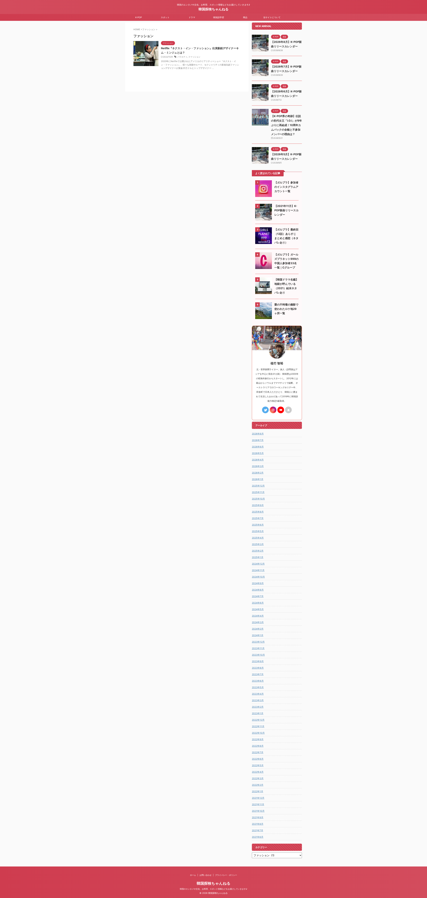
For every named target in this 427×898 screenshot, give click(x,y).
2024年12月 (258, 563)
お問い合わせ (205, 875)
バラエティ (182, 57)
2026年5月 (258, 453)
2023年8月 (258, 667)
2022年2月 (257, 784)
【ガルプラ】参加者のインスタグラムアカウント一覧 (286, 187)
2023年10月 (258, 654)
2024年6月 (258, 602)
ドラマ (192, 17)
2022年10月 (258, 732)
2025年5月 (258, 531)
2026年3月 (258, 466)
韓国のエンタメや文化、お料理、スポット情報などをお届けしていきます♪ (213, 889)
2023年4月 (258, 693)
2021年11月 (258, 804)
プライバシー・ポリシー (226, 875)
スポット (165, 17)
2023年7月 (258, 674)
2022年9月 (258, 739)
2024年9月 (258, 583)
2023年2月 (258, 706)
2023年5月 (258, 687)
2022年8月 (258, 745)
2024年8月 (258, 589)
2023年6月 (258, 680)
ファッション (194, 57)
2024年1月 (257, 635)
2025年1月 (257, 557)
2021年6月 (257, 836)
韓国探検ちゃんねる (213, 9)
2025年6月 (258, 524)
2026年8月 (258, 433)
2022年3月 (258, 778)
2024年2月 (258, 628)
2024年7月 (258, 596)
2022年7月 (257, 752)
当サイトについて (272, 17)
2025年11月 (258, 492)
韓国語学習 (218, 17)
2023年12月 (258, 641)
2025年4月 (258, 537)
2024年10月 (258, 576)
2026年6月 (258, 446)
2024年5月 (258, 609)
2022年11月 (258, 726)
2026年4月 (258, 459)
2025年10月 (258, 498)
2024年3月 (258, 622)
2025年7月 (258, 518)
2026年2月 (258, 472)
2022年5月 (258, 765)
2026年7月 (258, 440)
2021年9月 (257, 817)
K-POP (138, 17)
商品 (245, 17)
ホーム (193, 875)
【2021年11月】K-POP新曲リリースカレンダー (286, 210)
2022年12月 (258, 719)
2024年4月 (258, 615)
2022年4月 (258, 771)
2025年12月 (258, 485)
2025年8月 (258, 511)
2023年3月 (258, 700)
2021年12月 (258, 797)
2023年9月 (258, 661)
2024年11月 (258, 570)
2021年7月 (257, 830)
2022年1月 (257, 791)
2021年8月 (257, 823)
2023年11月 (258, 648)
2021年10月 (258, 810)
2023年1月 (257, 713)
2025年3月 (258, 544)
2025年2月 (258, 550)
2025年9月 (258, 505)
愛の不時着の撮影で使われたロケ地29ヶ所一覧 (286, 309)
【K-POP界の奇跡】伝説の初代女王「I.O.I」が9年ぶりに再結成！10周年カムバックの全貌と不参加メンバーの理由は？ (286, 125)
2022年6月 (258, 758)
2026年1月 (257, 479)
